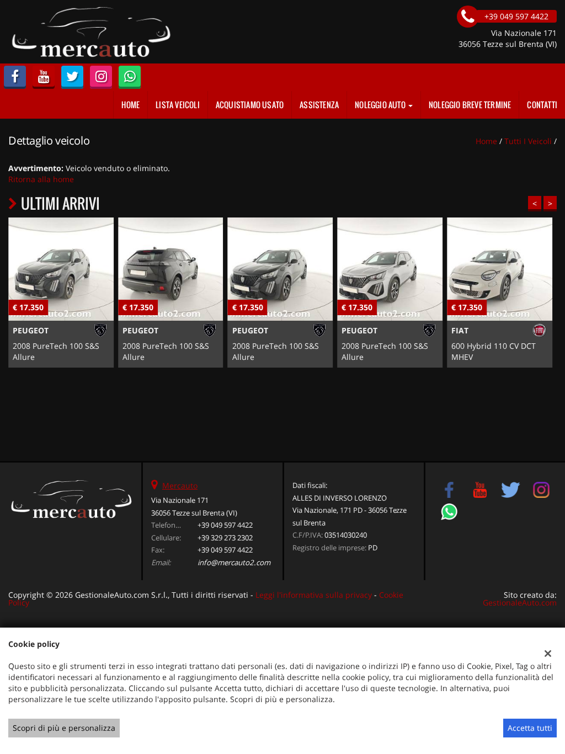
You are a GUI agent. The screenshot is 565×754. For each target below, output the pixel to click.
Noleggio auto (381, 104)
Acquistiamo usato (250, 104)
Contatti (542, 104)
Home (130, 104)
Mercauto (180, 485)
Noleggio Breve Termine (470, 104)
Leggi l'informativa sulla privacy (313, 595)
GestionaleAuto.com (520, 602)
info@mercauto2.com (234, 562)
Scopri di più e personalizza (64, 728)
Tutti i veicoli (528, 141)
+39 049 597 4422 (225, 525)
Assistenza (319, 104)
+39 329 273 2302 (225, 538)
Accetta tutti (530, 728)
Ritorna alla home (41, 179)
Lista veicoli (178, 104)
